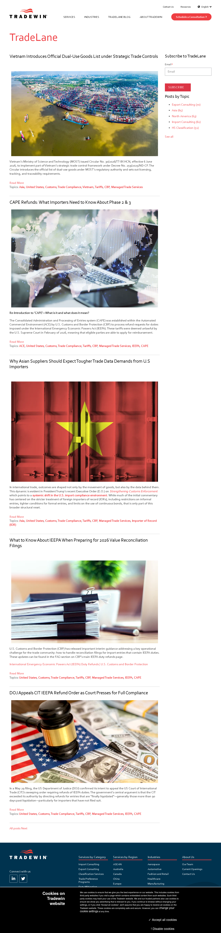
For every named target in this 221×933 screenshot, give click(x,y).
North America (184, 116)
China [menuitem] (116, 878)
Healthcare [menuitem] (154, 878)
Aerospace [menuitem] (154, 864)
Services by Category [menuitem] (92, 857)
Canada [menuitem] (117, 874)
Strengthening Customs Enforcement (133, 491)
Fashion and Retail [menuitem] (158, 874)
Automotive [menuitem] (154, 869)
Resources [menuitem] (186, 7)
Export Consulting (186, 104)
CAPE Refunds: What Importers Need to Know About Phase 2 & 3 (70, 202)
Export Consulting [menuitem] (89, 869)
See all (169, 136)
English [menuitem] (205, 7)
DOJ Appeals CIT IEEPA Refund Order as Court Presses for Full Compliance (78, 692)
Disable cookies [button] (163, 928)
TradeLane (33, 37)
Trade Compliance (69, 187)
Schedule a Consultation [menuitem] (190, 17)
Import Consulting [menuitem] (89, 864)
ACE (22, 346)
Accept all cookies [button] (164, 919)
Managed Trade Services (127, 187)
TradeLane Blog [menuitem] (119, 17)
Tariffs (99, 187)
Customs (50, 187)
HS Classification (185, 127)
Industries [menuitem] (91, 17)
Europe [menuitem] (117, 883)
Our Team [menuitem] (187, 864)
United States (35, 187)
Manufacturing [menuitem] (156, 883)
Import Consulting (186, 122)
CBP (107, 187)
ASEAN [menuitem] (117, 864)
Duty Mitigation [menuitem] (88, 886)
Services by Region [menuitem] (125, 857)
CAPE (144, 346)
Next (24, 828)
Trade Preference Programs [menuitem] (88, 880)
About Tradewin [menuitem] (151, 17)
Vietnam (88, 187)
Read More (16, 183)
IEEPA (136, 346)
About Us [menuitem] (188, 857)
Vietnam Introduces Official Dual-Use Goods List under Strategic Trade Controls (83, 56)
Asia (22, 187)
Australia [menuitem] (118, 869)
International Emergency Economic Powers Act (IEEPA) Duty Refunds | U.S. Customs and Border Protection (78, 664)
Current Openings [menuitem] (192, 869)
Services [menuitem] (69, 17)
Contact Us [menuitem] (168, 7)
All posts (14, 828)
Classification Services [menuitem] (91, 874)
